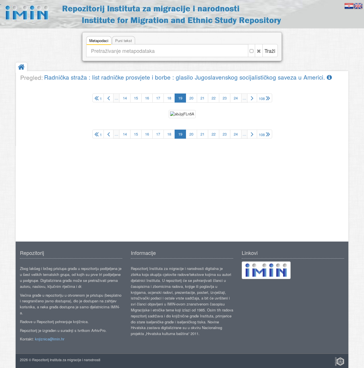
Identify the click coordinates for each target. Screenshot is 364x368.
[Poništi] (259, 50)
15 (136, 98)
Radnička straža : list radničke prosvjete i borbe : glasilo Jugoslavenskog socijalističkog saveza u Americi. (185, 77)
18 (169, 98)
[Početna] (21, 67)
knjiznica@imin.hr (49, 339)
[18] (108, 98)
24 (236, 98)
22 (214, 98)
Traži (269, 50)
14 (125, 98)
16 (147, 98)
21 (202, 98)
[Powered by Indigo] (339, 361)
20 (191, 98)
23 (225, 98)
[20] (252, 98)
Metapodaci (98, 40)
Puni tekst (123, 40)
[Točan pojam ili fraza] (251, 50)
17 (158, 98)
